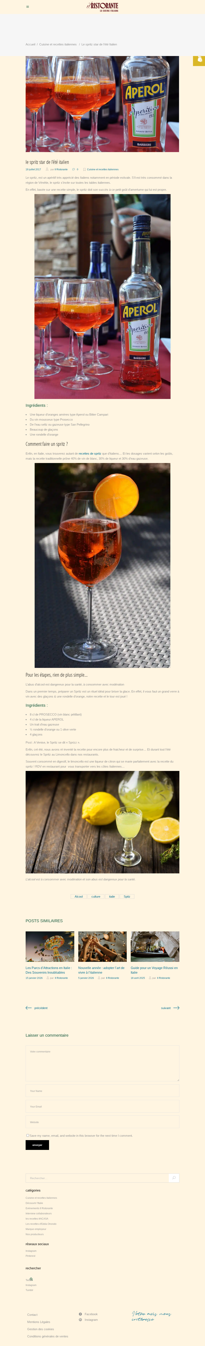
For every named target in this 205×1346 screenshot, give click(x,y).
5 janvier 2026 (86, 978)
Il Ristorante (61, 169)
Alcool (79, 896)
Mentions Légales (38, 1322)
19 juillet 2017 (33, 169)
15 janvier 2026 (34, 978)
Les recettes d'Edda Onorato (41, 1224)
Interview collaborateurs (39, 1213)
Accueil (30, 44)
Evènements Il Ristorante (39, 1208)
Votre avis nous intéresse (151, 1316)
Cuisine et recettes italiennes (58, 44)
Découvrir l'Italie (34, 1203)
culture (95, 896)
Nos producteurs (35, 1234)
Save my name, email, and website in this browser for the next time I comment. (81, 1135)
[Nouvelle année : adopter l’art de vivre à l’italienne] (102, 946)
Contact (32, 1314)
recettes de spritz (90, 453)
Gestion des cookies (40, 1329)
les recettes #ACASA (37, 1218)
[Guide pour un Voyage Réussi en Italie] (155, 946)
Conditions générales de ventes (47, 1336)
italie (112, 896)
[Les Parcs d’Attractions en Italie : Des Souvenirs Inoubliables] (50, 946)
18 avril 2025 (138, 978)
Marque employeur (36, 1229)
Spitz (127, 896)
